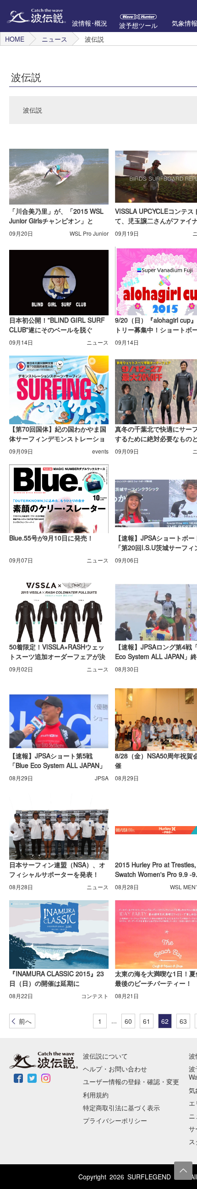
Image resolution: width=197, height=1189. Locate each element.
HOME (14, 38)
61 (146, 1021)
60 (128, 1021)
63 (183, 1021)
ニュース (54, 38)
